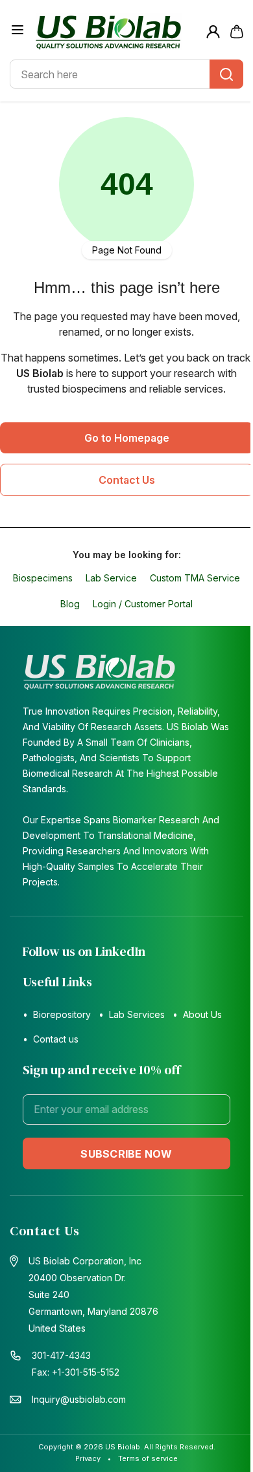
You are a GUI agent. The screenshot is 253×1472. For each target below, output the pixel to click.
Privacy (88, 1458)
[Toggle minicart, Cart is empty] (236, 32)
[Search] (226, 74)
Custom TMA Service (195, 577)
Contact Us (127, 479)
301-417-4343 (61, 1355)
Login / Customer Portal (143, 603)
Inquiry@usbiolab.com (79, 1399)
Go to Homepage (126, 437)
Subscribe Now (126, 1153)
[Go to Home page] (116, 31)
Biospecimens (43, 577)
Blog (70, 603)
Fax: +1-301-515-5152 (75, 1372)
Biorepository (62, 1014)
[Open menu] (17, 30)
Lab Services (137, 1014)
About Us (202, 1014)
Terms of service (148, 1458)
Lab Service (111, 577)
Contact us (55, 1039)
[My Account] (213, 32)
